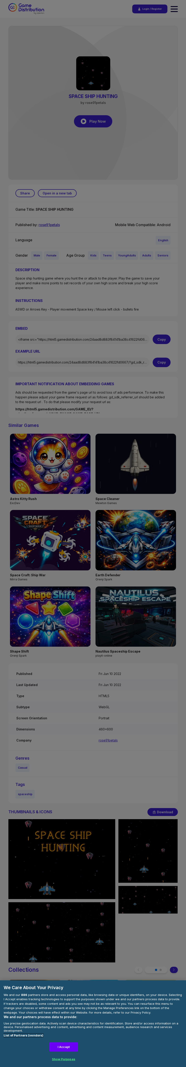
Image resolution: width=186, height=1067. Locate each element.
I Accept (64, 1047)
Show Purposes (63, 1059)
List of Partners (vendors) (23, 1035)
